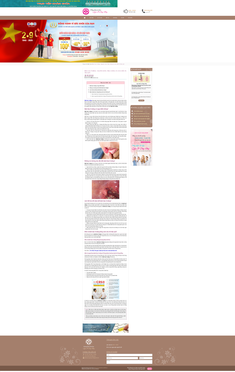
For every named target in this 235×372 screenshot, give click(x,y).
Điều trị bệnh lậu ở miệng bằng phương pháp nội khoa (102, 94)
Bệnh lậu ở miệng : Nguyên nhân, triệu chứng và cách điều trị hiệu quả (108, 64)
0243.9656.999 (88, 356)
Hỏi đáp (122, 17)
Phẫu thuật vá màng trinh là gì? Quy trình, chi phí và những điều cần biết (141, 86)
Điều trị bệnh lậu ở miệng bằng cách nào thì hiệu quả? (100, 92)
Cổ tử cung (99, 17)
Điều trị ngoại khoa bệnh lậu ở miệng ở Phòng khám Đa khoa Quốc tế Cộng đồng (107, 96)
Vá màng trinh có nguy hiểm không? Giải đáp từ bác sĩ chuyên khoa (141, 97)
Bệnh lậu (89, 64)
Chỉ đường (130, 17)
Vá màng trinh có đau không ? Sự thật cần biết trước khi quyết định (141, 93)
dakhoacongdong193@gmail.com (92, 357)
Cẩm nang (115, 17)
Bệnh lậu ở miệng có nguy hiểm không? (97, 85)
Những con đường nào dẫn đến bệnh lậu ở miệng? (99, 87)
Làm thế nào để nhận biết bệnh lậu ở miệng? (98, 89)
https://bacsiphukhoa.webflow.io (101, 367)
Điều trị (107, 17)
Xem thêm (141, 100)
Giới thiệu (91, 17)
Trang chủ (85, 64)
